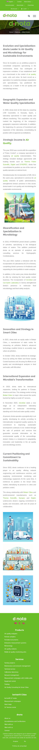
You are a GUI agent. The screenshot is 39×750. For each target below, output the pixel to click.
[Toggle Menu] (34, 16)
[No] (37, 741)
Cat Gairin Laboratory (11, 283)
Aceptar (15, 741)
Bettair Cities (7, 395)
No (25, 741)
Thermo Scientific (10, 498)
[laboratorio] (19, 295)
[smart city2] (18, 513)
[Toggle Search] (29, 16)
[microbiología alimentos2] (18, 544)
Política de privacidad (19, 746)
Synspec (23, 498)
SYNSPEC (23, 164)
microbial (29, 280)
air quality (32, 74)
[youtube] (15, 623)
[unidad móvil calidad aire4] (19, 193)
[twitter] (19, 623)
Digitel (13, 164)
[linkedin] (23, 623)
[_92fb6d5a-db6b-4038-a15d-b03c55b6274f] (18, 576)
